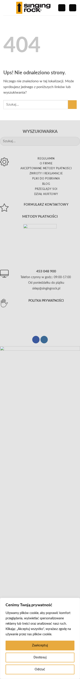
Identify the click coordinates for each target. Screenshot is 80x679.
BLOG (46, 184)
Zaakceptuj (40, 645)
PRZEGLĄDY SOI (46, 189)
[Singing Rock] (33, 8)
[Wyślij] (72, 104)
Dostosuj (40, 657)
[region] (40, 638)
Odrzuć (40, 669)
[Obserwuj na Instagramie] (44, 339)
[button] (6, 7)
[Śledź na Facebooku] (36, 339)
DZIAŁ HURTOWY (46, 194)
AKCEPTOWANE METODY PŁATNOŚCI (46, 168)
